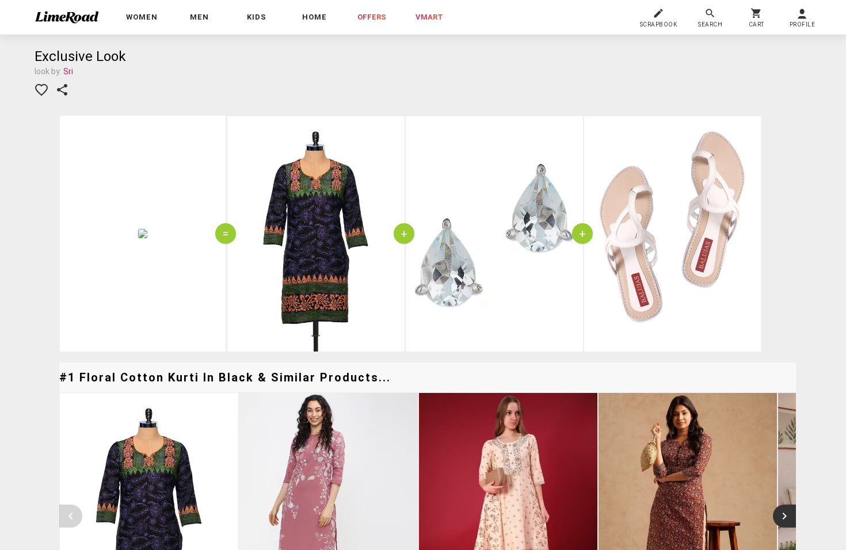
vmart (429, 17)
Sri (68, 71)
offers (371, 17)
